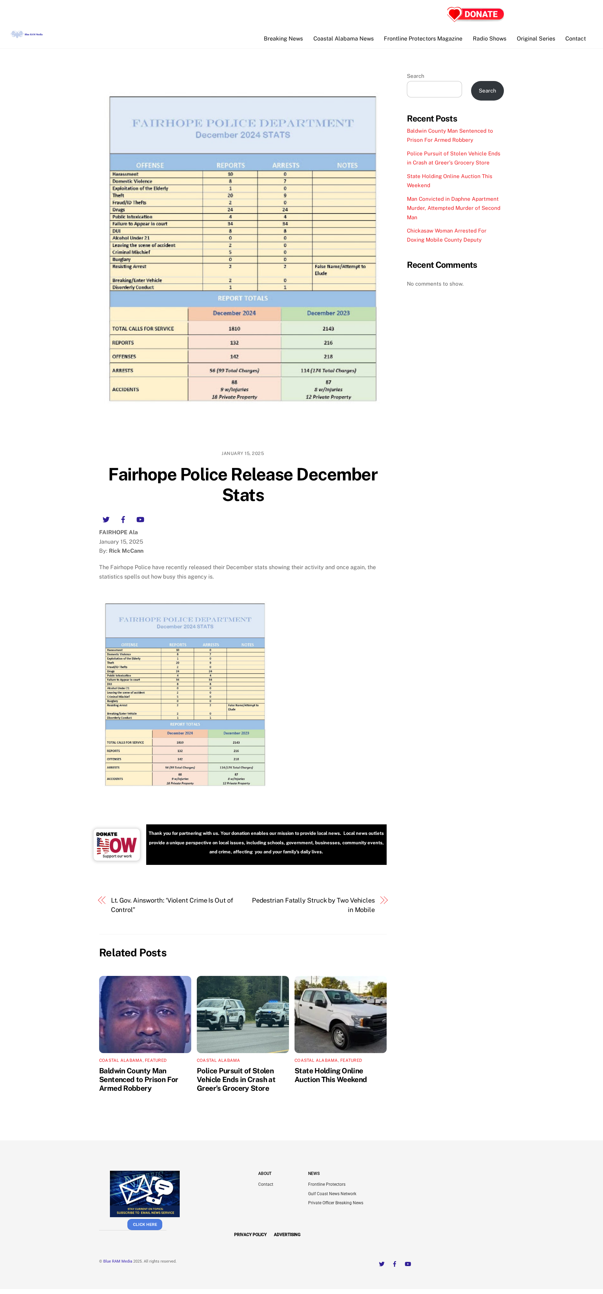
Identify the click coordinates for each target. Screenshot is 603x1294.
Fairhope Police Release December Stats (242, 484)
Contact (575, 38)
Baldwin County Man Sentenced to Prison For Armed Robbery (138, 1079)
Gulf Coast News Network (332, 1193)
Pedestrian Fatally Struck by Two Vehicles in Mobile (313, 905)
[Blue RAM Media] (27, 35)
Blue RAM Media (117, 1261)
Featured (155, 1060)
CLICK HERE (145, 1224)
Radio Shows (489, 38)
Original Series (536, 38)
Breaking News (283, 38)
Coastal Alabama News (343, 38)
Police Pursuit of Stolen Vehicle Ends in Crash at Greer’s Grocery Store (236, 1079)
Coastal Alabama (121, 1060)
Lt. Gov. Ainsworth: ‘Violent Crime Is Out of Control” (172, 905)
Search (415, 76)
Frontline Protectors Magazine (423, 38)
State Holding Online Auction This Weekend (331, 1075)
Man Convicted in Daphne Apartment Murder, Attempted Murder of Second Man (453, 208)
